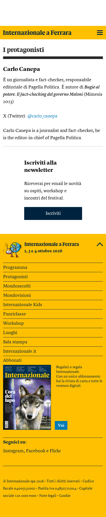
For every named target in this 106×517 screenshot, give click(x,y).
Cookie (64, 496)
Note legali (47, 496)
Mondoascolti (17, 286)
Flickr (55, 451)
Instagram (13, 451)
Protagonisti (15, 277)
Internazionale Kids (22, 304)
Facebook (35, 451)
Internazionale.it (19, 351)
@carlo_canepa (42, 116)
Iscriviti (53, 213)
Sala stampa (15, 342)
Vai (61, 426)
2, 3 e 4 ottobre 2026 (43, 251)
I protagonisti (23, 50)
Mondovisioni (17, 295)
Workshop (13, 323)
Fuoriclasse (14, 314)
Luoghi (10, 332)
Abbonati (12, 360)
